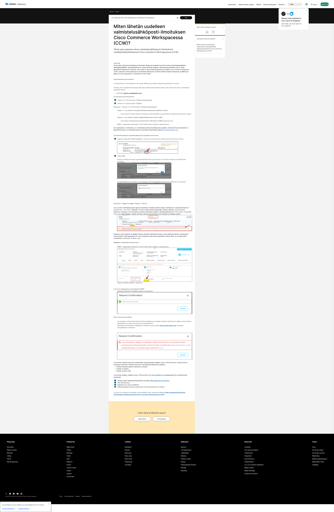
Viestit (9, 458)
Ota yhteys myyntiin (318, 453)
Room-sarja (128, 456)
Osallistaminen (249, 461)
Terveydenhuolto (186, 450)
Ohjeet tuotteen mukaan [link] (246, 4)
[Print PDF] (177, 17)
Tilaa (186, 17)
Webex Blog (315, 456)
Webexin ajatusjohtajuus (319, 458)
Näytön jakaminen (12, 461)
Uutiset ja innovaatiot (250, 473)
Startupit (183, 467)
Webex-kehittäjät (249, 470)
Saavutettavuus (249, 458)
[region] (25, 507)
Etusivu (111, 11)
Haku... (292, 4)
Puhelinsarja (128, 461)
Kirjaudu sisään (324, 4)
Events (69, 464)
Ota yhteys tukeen (317, 450)
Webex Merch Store (318, 461)
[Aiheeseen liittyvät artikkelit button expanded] (222, 39)
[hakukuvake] (289, 4)
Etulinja (183, 461)
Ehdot (61, 496)
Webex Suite (70, 447)
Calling (9, 456)
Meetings (10, 453)
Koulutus (183, 447)
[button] (306, 4)
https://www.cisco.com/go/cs (159, 381)
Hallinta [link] (258, 4)
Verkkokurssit (248, 453)
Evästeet (77, 496)
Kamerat (127, 450)
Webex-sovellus (12, 450)
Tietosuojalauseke (69, 496)
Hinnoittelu (10, 447)
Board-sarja (128, 458)
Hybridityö (184, 470)
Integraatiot (248, 456)
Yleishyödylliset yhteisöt (188, 464)
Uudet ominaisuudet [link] (269, 4)
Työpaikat (315, 464)
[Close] (49, 504)
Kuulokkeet (128, 447)
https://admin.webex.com (168, 325)
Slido (68, 458)
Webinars (69, 461)
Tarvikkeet (128, 464)
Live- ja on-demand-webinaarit (253, 464)
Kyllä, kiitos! (142, 419)
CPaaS (69, 470)
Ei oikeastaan (161, 419)
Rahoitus (183, 456)
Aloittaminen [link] (232, 4)
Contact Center (71, 467)
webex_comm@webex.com (132, 93)
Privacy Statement (8, 508)
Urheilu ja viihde (186, 458)
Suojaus (69, 473)
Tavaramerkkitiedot (86, 496)
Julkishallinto (185, 453)
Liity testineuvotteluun (251, 450)
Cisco (314, 447)
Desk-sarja (128, 453)
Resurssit (281, 4)
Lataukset (247, 447)
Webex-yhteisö (249, 467)
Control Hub (70, 476)
